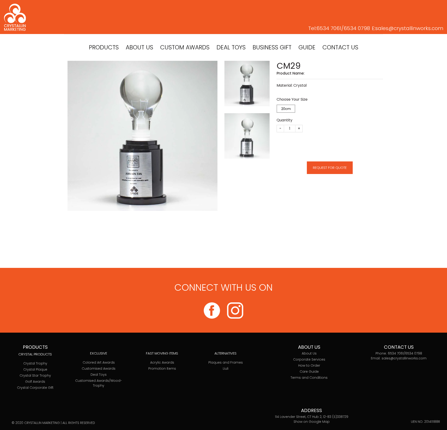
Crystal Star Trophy (35, 375)
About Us (309, 353)
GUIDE (306, 47)
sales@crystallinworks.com (409, 28)
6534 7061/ (330, 28)
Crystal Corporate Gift (35, 387)
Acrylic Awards (162, 362)
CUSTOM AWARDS (185, 47)
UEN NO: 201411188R (425, 421)
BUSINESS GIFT (272, 47)
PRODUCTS (104, 47)
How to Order (309, 365)
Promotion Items (162, 368)
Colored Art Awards (99, 362)
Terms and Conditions (309, 377)
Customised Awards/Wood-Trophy (98, 383)
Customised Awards (98, 368)
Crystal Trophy (35, 363)
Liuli (225, 368)
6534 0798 (357, 28)
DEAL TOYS (231, 47)
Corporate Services (309, 359)
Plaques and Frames (225, 362)
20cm (286, 108)
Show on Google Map (312, 421)
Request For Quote (330, 167)
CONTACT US (340, 47)
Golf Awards (35, 381)
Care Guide (309, 371)
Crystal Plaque (35, 369)
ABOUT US (139, 47)
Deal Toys (99, 374)
